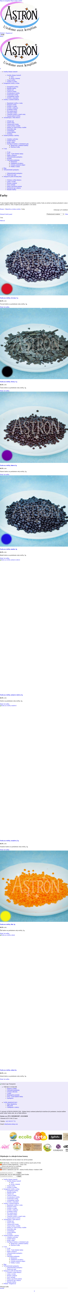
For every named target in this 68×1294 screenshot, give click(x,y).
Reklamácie (14, 161)
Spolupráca (10, 1098)
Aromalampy (10, 130)
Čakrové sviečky (11, 91)
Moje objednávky (12, 1104)
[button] (4, 307)
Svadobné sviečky (12, 109)
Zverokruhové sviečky (13, 93)
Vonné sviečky (11, 80)
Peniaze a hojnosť (12, 183)
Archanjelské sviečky (13, 96)
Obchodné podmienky (13, 160)
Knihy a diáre (11, 142)
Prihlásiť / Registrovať (10, 1283)
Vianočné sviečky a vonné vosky (16, 114)
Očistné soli (10, 90)
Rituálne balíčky (11, 88)
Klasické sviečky (12, 104)
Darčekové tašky (15, 147)
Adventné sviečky (12, 112)
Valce (12, 77)
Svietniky (9, 134)
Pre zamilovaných (12, 111)
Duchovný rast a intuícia (14, 188)
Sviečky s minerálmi (12, 98)
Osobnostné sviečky (12, 94)
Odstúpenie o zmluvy (13, 1107)
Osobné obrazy (11, 140)
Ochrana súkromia (12, 1091)
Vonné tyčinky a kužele (13, 126)
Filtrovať (2, 220)
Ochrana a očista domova (14, 180)
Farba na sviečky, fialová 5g (8, 465)
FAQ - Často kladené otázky (15, 1096)
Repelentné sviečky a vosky (15, 103)
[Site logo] (22, 31)
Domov (2, 209)
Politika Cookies (15, 166)
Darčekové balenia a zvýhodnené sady (18, 144)
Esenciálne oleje (11, 129)
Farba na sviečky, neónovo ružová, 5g (11, 695)
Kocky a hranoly (15, 78)
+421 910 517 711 (10, 1121)
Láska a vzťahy (11, 181)
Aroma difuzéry (11, 132)
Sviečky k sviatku (12, 81)
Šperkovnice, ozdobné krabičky (19, 145)
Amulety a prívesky (12, 139)
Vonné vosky (10, 122)
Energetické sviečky (12, 86)
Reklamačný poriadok (13, 1095)
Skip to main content (16, 1)
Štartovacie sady (11, 175)
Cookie (9, 1093)
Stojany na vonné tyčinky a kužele (16, 127)
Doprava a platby (12, 1088)
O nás (8, 152)
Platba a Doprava (12, 155)
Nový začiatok (11, 185)
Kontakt (9, 158)
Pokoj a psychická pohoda (14, 186)
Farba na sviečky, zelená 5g (8, 1070)
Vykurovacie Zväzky (13, 124)
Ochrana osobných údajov (18, 165)
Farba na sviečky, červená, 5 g (9, 298)
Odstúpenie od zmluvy (17, 163)
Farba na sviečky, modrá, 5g (8, 549)
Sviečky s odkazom (12, 108)
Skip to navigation (5, 1)
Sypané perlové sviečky (13, 116)
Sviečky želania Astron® (14, 75)
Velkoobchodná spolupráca (14, 157)
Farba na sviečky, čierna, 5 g (8, 381)
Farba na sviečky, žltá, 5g (7, 924)
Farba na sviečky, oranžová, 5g (9, 840)
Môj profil (10, 1105)
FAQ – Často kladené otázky (15, 153)
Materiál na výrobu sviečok (13, 209)
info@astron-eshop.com (11, 1124)
